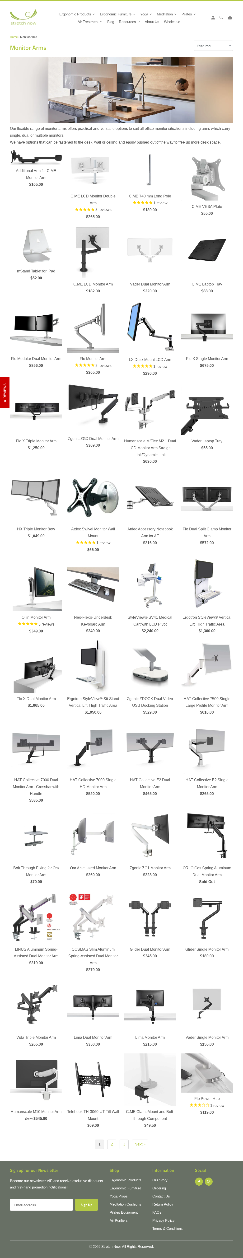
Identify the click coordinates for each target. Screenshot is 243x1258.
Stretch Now (110, 1246)
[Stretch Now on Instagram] (209, 1182)
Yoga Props (119, 1196)
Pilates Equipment (124, 1212)
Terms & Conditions (167, 1228)
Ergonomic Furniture (125, 1188)
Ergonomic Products (125, 1180)
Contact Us (161, 1196)
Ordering (159, 1188)
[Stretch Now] (23, 18)
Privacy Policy (163, 1220)
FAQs (156, 1212)
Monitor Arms (28, 47)
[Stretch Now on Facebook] (199, 1182)
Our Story (160, 1180)
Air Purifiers (119, 1220)
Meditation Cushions (125, 1204)
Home (14, 37)
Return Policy (162, 1204)
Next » (140, 1144)
